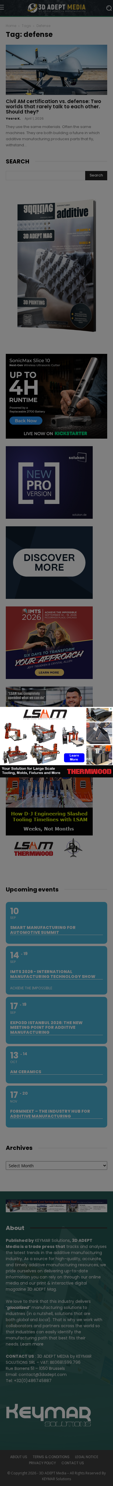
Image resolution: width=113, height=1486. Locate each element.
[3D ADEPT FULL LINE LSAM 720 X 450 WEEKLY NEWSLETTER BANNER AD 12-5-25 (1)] (56, 776)
